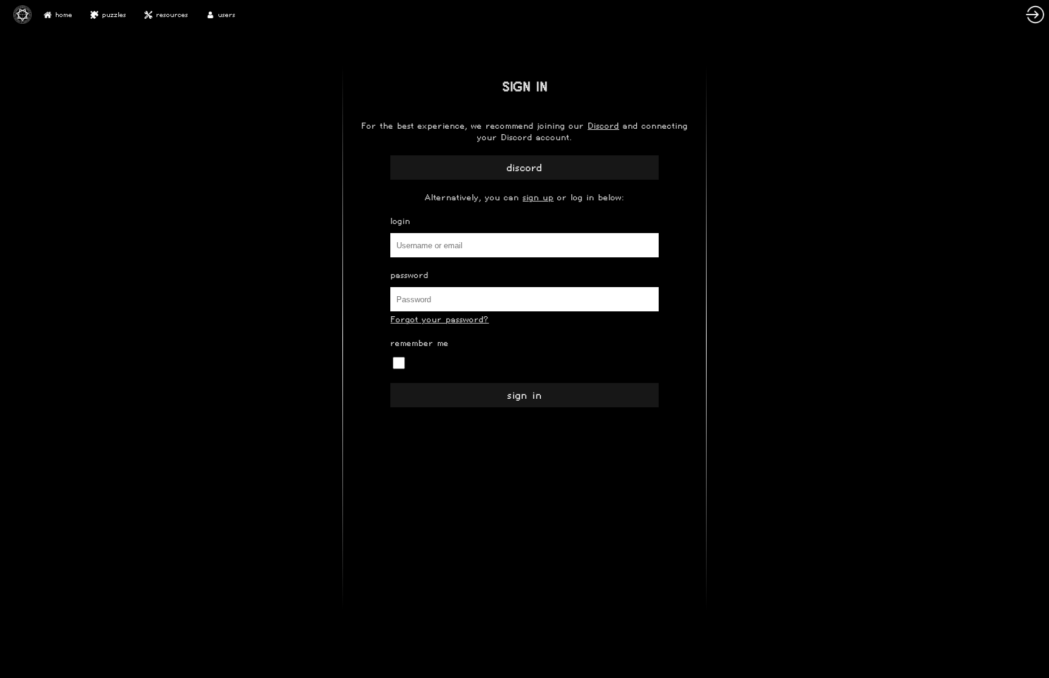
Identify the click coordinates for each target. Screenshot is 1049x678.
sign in (525, 395)
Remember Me (419, 343)
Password (409, 275)
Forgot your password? (439, 319)
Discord (603, 126)
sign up (538, 197)
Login (400, 221)
